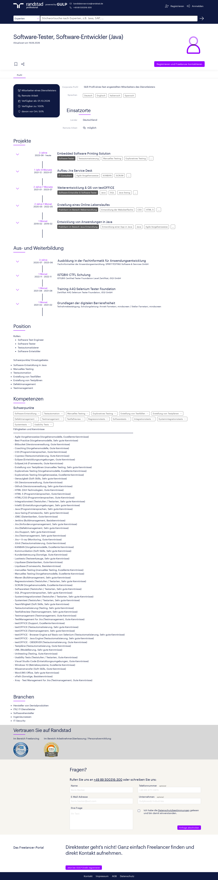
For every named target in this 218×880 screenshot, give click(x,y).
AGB (114, 876)
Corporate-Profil (70, 87)
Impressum (102, 876)
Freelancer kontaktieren (179, 64)
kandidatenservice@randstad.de (88, 3)
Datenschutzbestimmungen (174, 810)
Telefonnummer (148, 785)
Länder (73, 120)
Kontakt (88, 876)
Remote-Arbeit (70, 127)
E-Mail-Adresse (79, 796)
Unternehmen (147, 796)
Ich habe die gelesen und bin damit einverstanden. (171, 811)
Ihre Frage (76, 807)
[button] (26, 18)
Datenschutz (127, 876)
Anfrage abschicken (189, 827)
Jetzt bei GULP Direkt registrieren (83, 867)
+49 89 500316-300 (82, 7)
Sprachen (72, 95)
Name (74, 785)
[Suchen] (202, 18)
